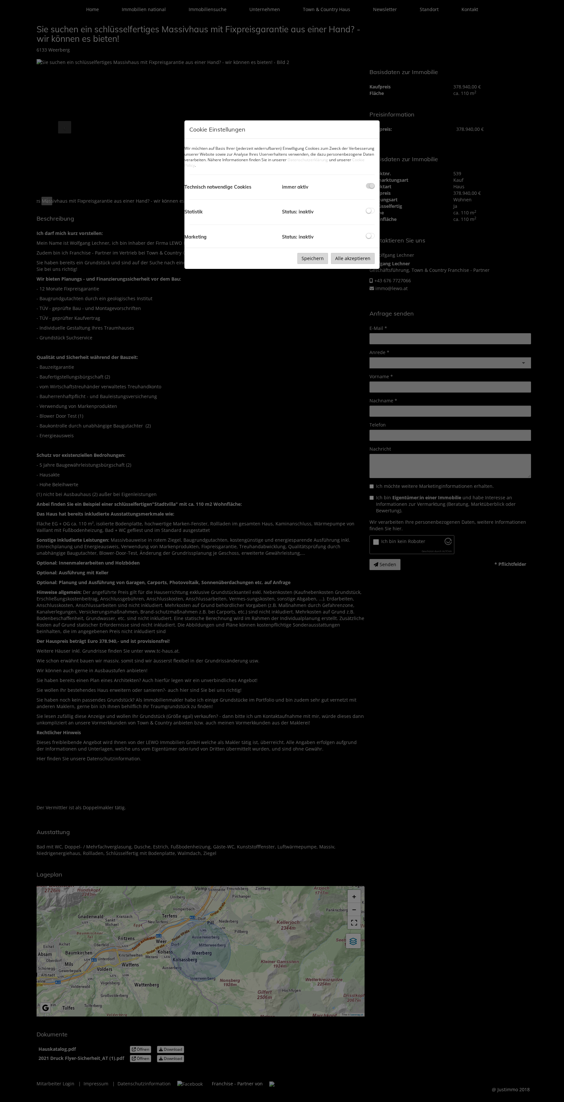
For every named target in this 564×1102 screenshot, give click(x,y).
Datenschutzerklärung (308, 160)
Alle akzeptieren (352, 258)
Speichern (313, 258)
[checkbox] (370, 186)
